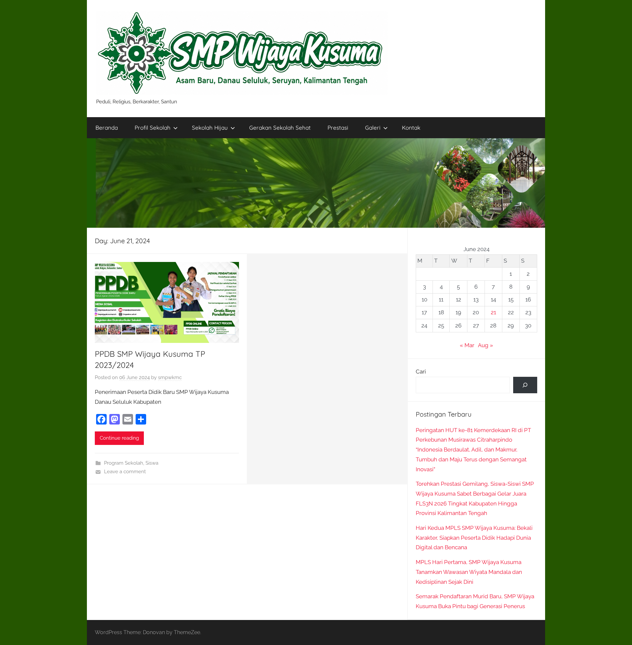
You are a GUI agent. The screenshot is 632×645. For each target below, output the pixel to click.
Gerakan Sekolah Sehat (280, 127)
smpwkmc (170, 377)
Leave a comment (125, 472)
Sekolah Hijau (210, 127)
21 (493, 312)
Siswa (151, 463)
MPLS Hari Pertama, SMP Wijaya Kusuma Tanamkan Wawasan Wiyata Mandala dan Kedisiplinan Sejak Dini (469, 572)
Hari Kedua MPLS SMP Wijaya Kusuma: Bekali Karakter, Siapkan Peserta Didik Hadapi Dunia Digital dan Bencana (474, 538)
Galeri (373, 127)
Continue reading (119, 438)
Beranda (106, 127)
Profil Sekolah (153, 127)
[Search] (525, 385)
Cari (421, 371)
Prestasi (338, 127)
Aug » (485, 345)
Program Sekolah (123, 463)
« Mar (467, 345)
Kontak (411, 127)
